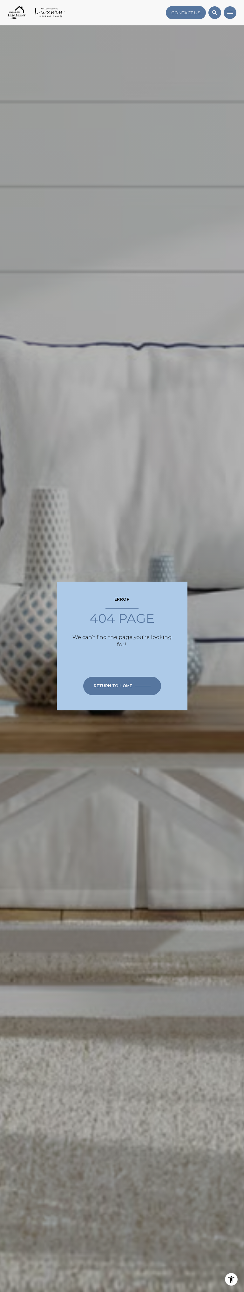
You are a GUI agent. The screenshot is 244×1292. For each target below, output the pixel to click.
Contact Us (185, 13)
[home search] (214, 12)
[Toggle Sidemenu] (230, 12)
